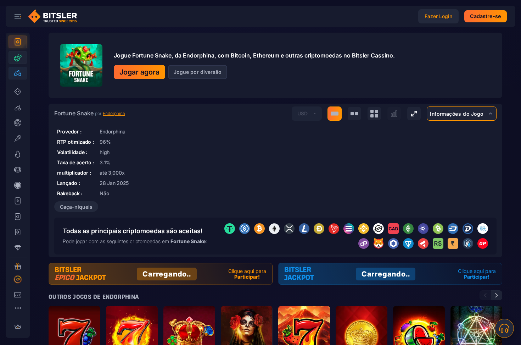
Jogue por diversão (198, 72)
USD (302, 113)
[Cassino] (18, 41)
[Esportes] (18, 57)
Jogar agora (139, 72)
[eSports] (18, 73)
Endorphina (114, 113)
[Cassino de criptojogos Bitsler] (55, 16)
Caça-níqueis (76, 207)
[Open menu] (17, 16)
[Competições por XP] (18, 279)
